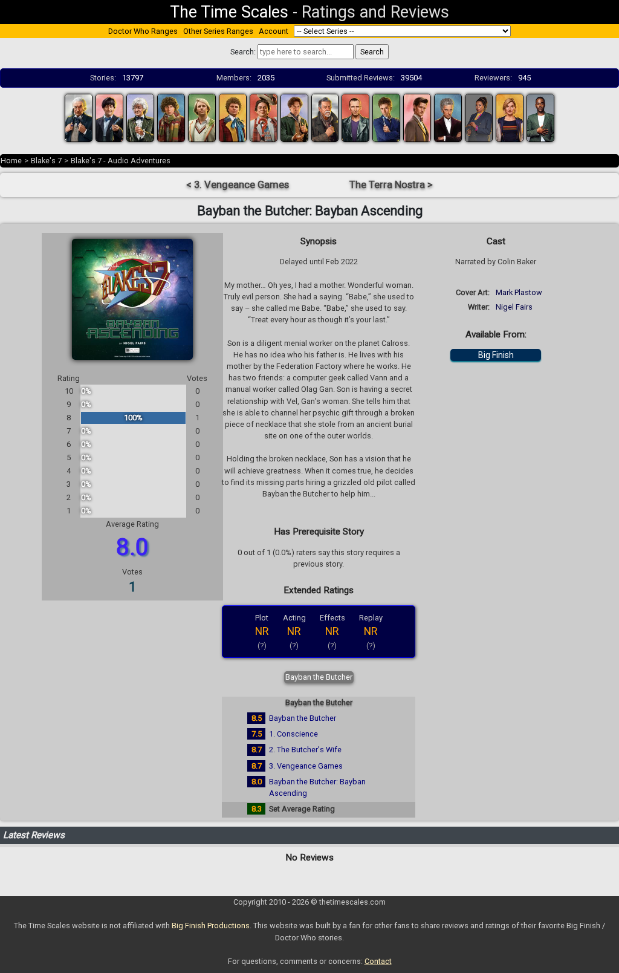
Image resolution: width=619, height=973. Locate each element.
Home (11, 160)
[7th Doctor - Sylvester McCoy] (263, 117)
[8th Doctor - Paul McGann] (294, 117)
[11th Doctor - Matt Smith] (417, 117)
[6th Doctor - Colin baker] (233, 117)
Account (273, 31)
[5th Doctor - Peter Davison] (202, 117)
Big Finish (496, 355)
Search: (243, 51)
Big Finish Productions (211, 925)
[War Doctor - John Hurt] (325, 117)
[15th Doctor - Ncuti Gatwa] (540, 117)
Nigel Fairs (514, 306)
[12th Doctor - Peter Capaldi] (448, 117)
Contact (378, 961)
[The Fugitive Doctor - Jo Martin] (479, 117)
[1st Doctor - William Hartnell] (78, 117)
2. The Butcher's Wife (305, 749)
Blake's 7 (46, 160)
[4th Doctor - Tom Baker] (171, 117)
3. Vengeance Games (306, 765)
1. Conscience (293, 733)
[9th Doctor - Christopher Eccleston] (355, 117)
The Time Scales (229, 12)
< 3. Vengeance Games (237, 184)
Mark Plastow (519, 292)
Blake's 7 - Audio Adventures (120, 160)
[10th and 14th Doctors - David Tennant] (386, 117)
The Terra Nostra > (391, 184)
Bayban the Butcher (318, 677)
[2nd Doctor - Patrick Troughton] (109, 117)
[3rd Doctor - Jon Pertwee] (140, 117)
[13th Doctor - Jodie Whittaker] (509, 117)
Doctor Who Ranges (143, 31)
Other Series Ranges (218, 31)
